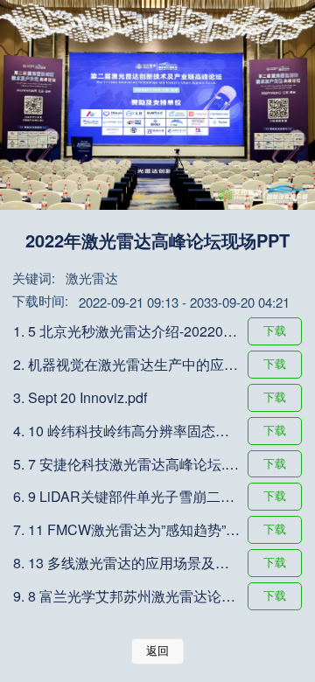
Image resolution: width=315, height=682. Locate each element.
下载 (274, 331)
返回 (157, 651)
